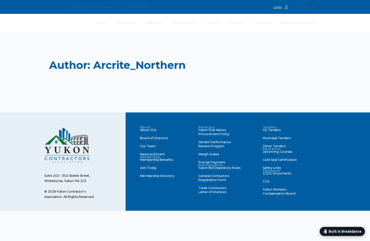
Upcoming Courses (277, 152)
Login (278, 7)
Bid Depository (184, 23)
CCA (266, 181)
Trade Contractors (212, 188)
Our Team (148, 146)
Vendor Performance (214, 142)
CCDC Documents (277, 173)
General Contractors (213, 176)
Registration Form (212, 180)
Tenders (212, 23)
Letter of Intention (212, 192)
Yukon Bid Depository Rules (219, 168)
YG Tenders (272, 130)
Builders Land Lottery (299, 23)
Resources (263, 23)
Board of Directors (154, 138)
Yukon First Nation (212, 130)
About (100, 23)
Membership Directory (157, 176)
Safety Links (272, 168)
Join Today (148, 168)
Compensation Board (279, 193)
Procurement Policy (214, 134)
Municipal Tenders (277, 138)
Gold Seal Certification (280, 160)
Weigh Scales (208, 154)
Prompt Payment (211, 162)
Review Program (211, 146)
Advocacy (154, 23)
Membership (126, 23)
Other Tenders (274, 146)
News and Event (152, 154)
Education (237, 23)
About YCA (148, 130)
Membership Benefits (156, 160)
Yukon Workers (274, 189)
